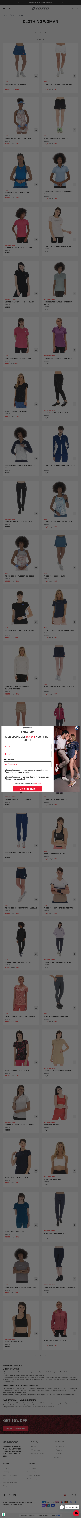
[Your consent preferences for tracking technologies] (3, 1514)
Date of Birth (9, 760)
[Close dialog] (77, 728)
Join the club (27, 788)
